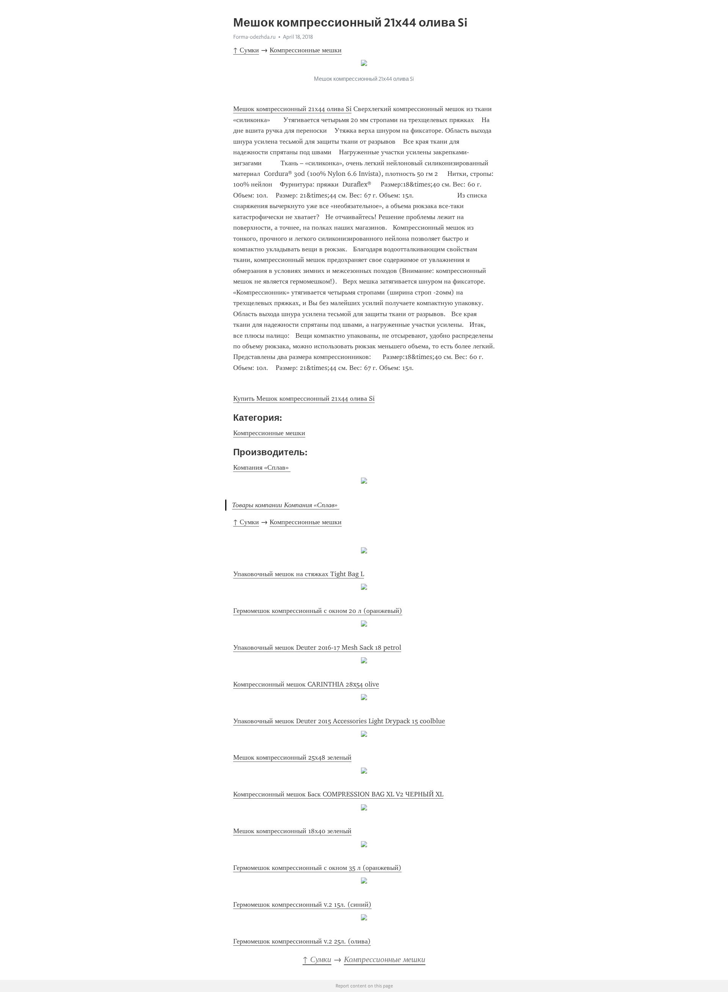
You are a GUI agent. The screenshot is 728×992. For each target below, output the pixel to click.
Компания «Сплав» (261, 467)
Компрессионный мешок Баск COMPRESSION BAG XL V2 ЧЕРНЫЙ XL (338, 794)
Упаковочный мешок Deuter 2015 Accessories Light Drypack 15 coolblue (339, 721)
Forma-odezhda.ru (254, 36)
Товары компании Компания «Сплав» (285, 505)
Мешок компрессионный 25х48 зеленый (292, 757)
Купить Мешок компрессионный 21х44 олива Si (304, 398)
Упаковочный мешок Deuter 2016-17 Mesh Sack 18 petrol (317, 647)
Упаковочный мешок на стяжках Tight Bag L (298, 574)
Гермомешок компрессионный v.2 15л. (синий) (302, 904)
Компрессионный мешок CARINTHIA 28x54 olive (306, 684)
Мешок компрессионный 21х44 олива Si (292, 109)
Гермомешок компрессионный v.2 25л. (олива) (302, 941)
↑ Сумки (246, 50)
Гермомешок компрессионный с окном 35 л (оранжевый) (317, 867)
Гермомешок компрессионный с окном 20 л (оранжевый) (317, 610)
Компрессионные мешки (306, 50)
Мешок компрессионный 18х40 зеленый (292, 831)
